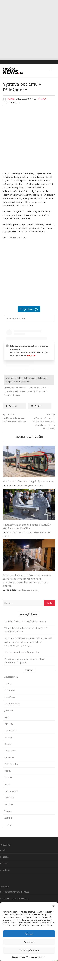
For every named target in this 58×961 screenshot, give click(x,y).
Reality (7, 770)
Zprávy (40, 485)
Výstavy (42, 98)
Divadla (8, 683)
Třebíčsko (9, 797)
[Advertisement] (29, 29)
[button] (53, 906)
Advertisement (11, 676)
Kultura (36, 532)
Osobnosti (9, 757)
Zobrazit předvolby (29, 950)
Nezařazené (10, 750)
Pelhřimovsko (11, 764)
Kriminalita (9, 737)
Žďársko (8, 817)
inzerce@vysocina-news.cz (15, 898)
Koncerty (8, 723)
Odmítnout (29, 942)
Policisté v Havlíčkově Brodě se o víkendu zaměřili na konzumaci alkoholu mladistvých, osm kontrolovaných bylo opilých (27, 580)
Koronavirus (10, 730)
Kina (6, 717)
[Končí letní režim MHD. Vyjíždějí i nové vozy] (29, 447)
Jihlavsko (32, 485)
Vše (4, 850)
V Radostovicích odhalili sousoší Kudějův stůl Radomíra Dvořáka (27, 526)
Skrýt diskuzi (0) (29, 309)
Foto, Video (23, 485)
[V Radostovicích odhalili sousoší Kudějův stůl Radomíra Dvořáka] (29, 490)
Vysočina (8, 804)
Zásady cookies (18, 957)
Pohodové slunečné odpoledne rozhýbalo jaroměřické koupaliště (24, 660)
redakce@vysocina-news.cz (16, 891)
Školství (8, 777)
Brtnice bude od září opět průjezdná (21, 652)
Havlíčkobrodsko (25, 532)
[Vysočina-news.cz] (13, 70)
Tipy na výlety (45, 532)
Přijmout (29, 933)
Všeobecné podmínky (35, 957)
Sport (7, 784)
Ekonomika (9, 690)
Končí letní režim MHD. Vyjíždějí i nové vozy (28, 481)
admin (11, 98)
